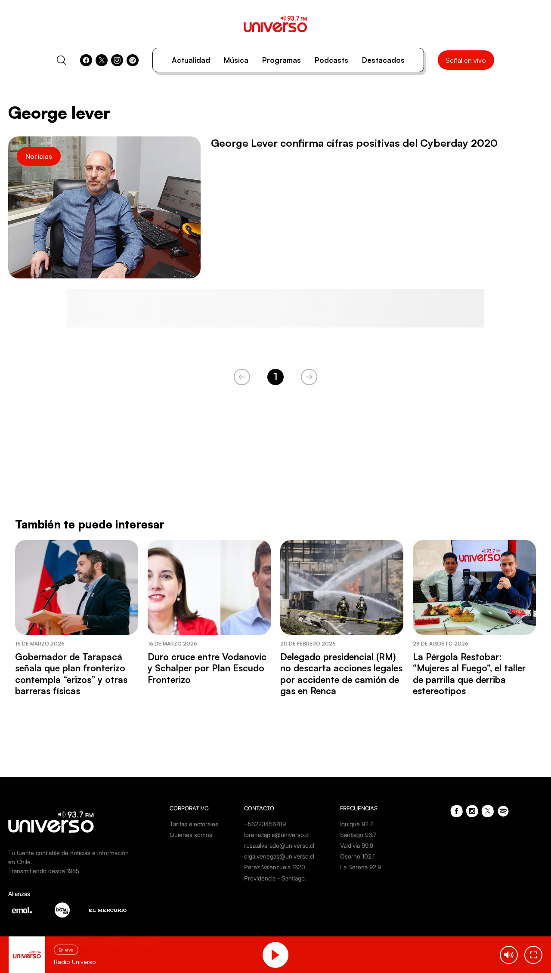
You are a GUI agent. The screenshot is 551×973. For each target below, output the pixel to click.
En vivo (66, 949)
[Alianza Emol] (22, 910)
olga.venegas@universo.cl (279, 856)
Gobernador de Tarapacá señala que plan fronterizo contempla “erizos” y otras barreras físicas (71, 673)
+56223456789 (265, 824)
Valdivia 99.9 (356, 845)
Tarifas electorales (194, 824)
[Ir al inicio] (275, 23)
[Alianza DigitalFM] (62, 909)
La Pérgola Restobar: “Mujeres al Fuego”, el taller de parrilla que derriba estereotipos (469, 673)
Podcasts (331, 60)
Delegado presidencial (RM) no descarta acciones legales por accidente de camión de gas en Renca (341, 673)
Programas (281, 60)
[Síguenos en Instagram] (117, 60)
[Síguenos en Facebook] (86, 60)
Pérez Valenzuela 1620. (275, 867)
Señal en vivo (466, 60)
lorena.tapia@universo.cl (277, 834)
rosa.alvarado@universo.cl (279, 845)
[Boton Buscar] (61, 60)
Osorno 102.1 (357, 856)
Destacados (383, 60)
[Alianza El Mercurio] (108, 910)
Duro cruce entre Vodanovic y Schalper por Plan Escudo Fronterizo (207, 668)
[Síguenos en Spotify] (133, 60)
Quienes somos (191, 834)
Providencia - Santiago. (275, 878)
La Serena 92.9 (360, 867)
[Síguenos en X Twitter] (102, 60)
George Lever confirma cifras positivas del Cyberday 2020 (354, 142)
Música (236, 60)
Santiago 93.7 (358, 834)
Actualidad (191, 60)
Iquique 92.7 (356, 824)
